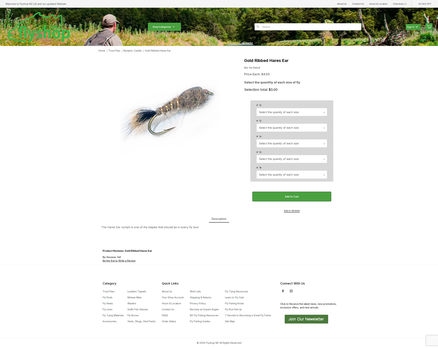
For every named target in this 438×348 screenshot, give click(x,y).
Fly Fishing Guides (200, 321)
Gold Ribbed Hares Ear (158, 50)
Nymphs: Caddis (133, 50)
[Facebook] (283, 291)
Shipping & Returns (200, 297)
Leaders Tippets (136, 291)
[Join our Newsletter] (306, 319)
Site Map (230, 321)
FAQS (165, 315)
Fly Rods (107, 297)
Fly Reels (108, 303)
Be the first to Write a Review (119, 260)
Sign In (410, 26)
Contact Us (358, 3)
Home (102, 50)
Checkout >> (400, 3)
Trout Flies (114, 50)
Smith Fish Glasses (137, 309)
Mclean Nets (134, 297)
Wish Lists (195, 291)
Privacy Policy (198, 303)
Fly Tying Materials (113, 315)
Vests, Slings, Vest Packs (141, 321)
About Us (342, 3)
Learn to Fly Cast (234, 297)
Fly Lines (107, 309)
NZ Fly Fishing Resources (204, 315)
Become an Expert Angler (204, 309)
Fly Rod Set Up (233, 309)
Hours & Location (378, 3)
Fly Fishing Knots (234, 303)
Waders (131, 303)
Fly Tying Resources (236, 291)
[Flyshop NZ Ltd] (38, 26)
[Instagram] (291, 291)
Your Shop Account (173, 297)
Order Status (169, 321)
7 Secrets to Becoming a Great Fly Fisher (248, 315)
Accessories (110, 321)
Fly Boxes (133, 315)
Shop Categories (162, 26)
